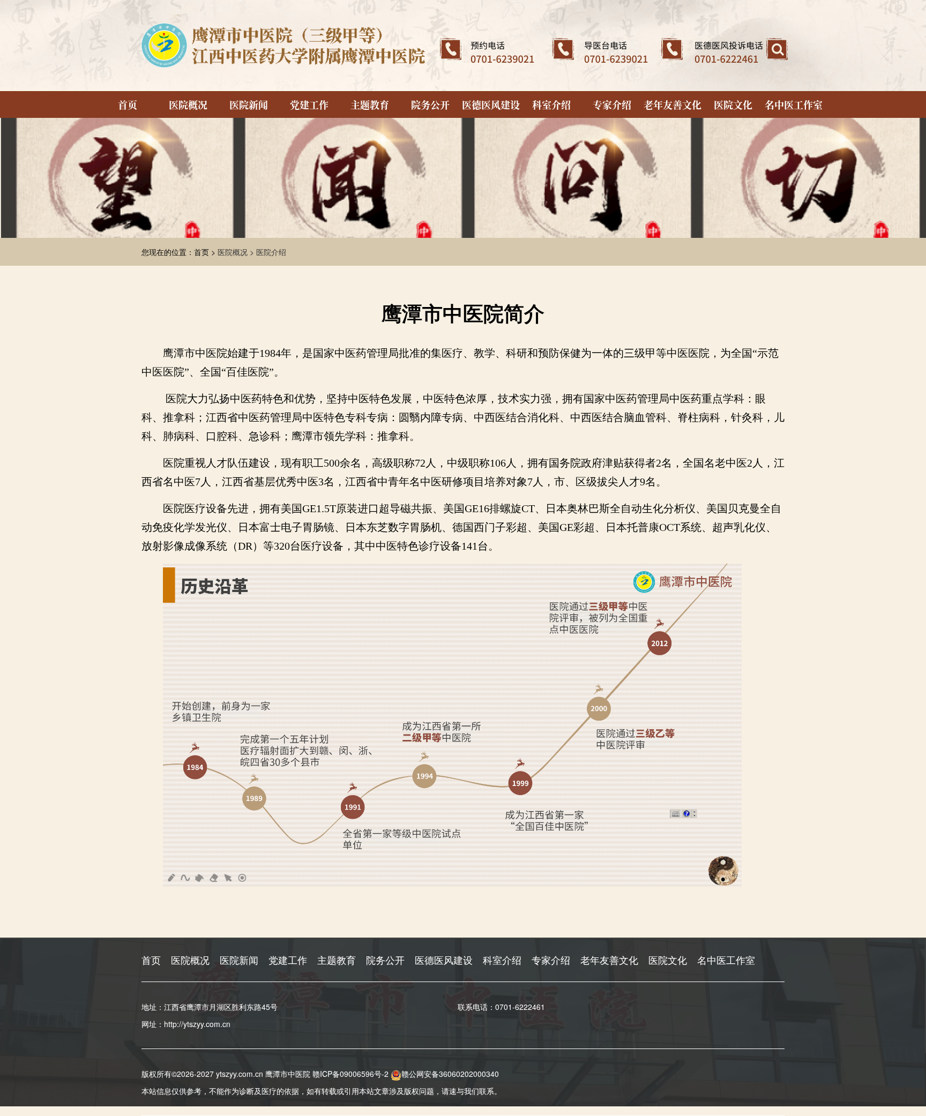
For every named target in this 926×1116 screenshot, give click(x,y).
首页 (127, 104)
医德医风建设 (491, 104)
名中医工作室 (794, 104)
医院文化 (733, 104)
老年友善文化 (672, 104)
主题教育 (369, 104)
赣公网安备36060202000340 (450, 1073)
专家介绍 (612, 104)
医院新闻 (248, 104)
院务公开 (430, 104)
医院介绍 (271, 251)
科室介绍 (551, 104)
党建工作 (309, 104)
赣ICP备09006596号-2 (350, 1073)
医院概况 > (237, 251)
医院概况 (188, 104)
